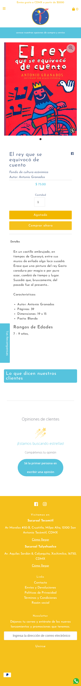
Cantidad (40, 195)
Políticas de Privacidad (40, 592)
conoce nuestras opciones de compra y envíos (40, 33)
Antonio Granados (32, 177)
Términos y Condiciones (40, 597)
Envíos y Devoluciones (40, 587)
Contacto (40, 582)
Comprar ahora (41, 225)
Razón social (40, 602)
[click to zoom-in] (70, 48)
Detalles (15, 241)
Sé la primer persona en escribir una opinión (40, 467)
